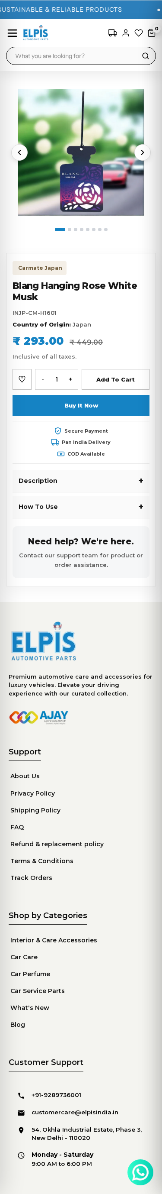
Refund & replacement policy (57, 844)
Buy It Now (81, 405)
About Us (25, 776)
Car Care (24, 957)
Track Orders (31, 878)
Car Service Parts (37, 991)
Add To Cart (115, 379)
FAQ (17, 827)
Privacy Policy (32, 793)
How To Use (38, 507)
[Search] (145, 56)
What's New (29, 1008)
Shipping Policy (35, 810)
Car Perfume (30, 974)
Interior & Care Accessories (53, 940)
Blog (17, 1025)
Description (38, 481)
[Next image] (142, 152)
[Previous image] (19, 152)
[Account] (125, 33)
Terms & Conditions (41, 861)
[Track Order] (112, 33)
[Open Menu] (12, 33)
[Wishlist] (138, 33)
